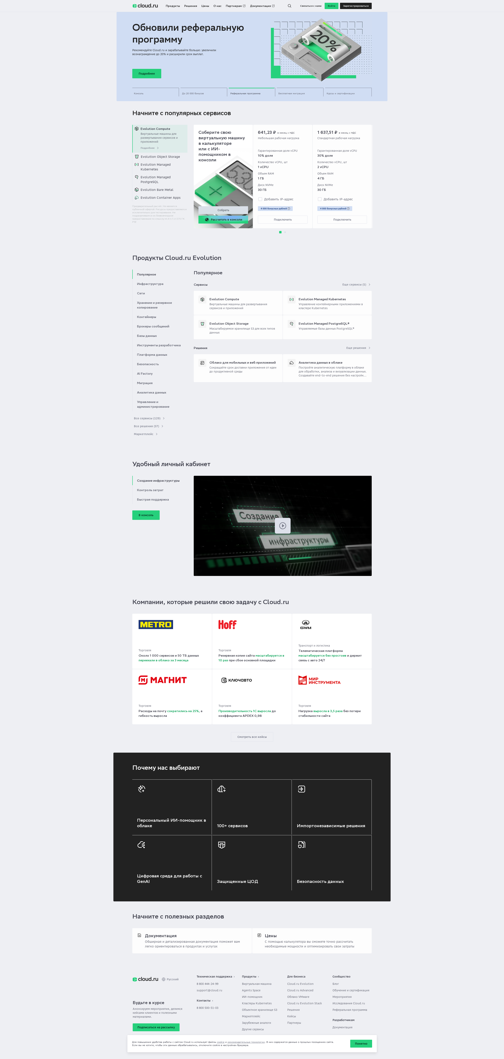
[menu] (159, 163)
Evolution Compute (224, 299)
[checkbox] (260, 199)
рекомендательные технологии (246, 1042)
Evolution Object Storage (228, 323)
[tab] (155, 92)
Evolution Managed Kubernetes (322, 299)
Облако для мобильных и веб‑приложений (242, 362)
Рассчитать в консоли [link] (226, 219)
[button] (289, 6)
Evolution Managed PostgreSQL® (324, 323)
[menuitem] (159, 139)
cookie (220, 1042)
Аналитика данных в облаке (320, 362)
